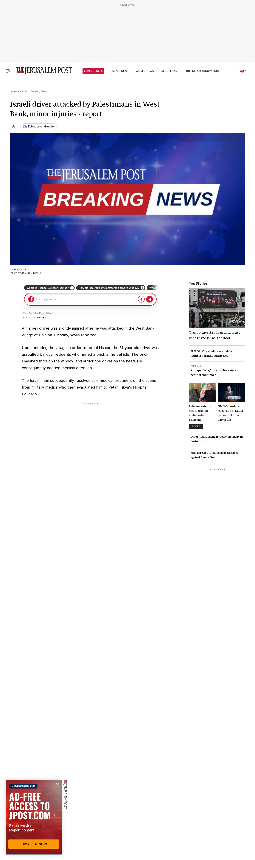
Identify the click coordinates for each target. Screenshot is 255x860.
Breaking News (39, 91)
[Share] (13, 126)
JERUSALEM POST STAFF (39, 312)
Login (242, 71)
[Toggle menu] (7, 71)
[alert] (34, 817)
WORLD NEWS (145, 70)
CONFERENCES (93, 70)
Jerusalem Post (18, 91)
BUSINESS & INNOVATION (202, 70)
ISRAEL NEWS (120, 70)
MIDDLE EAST (170, 70)
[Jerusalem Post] (41, 71)
